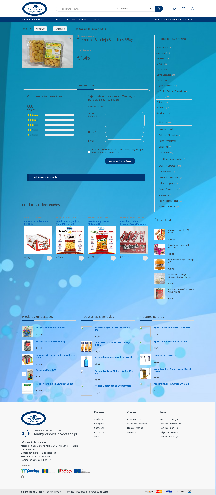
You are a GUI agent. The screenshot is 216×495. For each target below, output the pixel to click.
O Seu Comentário (93, 114)
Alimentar (40, 28)
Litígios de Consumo (169, 432)
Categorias (99, 423)
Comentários (85, 85)
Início (58, 19)
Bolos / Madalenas (169, 140)
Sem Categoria (164, 113)
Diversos (162, 63)
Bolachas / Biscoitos (170, 135)
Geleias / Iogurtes (169, 183)
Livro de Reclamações (170, 436)
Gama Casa (163, 69)
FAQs (96, 436)
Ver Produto (49, 258)
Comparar (87, 50)
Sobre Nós (83, 19)
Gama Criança (164, 80)
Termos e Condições (169, 419)
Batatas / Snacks (71, 217)
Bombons (165, 146)
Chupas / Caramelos (170, 165)
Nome (92, 132)
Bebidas (162, 58)
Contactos (96, 19)
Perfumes (162, 107)
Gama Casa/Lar (165, 74)
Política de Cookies (169, 427)
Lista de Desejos (135, 427)
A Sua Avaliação (95, 106)
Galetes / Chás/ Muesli (171, 177)
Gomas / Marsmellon (171, 189)
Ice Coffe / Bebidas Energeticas (172, 91)
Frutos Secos (167, 171)
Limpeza (162, 96)
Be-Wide (103, 491)
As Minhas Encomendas (138, 423)
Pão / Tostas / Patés (170, 200)
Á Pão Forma (164, 47)
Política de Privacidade (170, 423)
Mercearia (60, 28)
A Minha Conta (134, 419)
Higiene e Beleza (166, 85)
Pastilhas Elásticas (136, 217)
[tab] (85, 86)
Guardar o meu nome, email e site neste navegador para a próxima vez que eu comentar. (119, 151)
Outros (162, 102)
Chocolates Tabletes (174, 159)
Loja (66, 19)
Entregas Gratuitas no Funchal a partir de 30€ (174, 19)
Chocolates (37, 217)
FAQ (73, 19)
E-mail (92, 140)
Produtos (98, 419)
